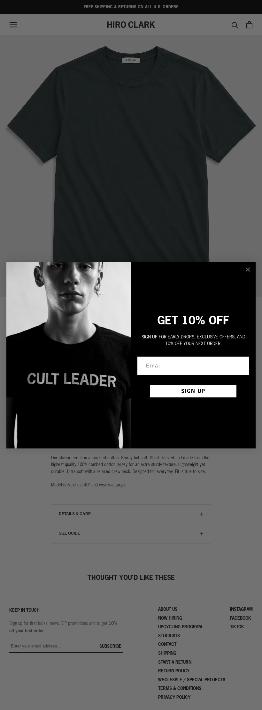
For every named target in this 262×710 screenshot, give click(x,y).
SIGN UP (193, 391)
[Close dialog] (247, 269)
